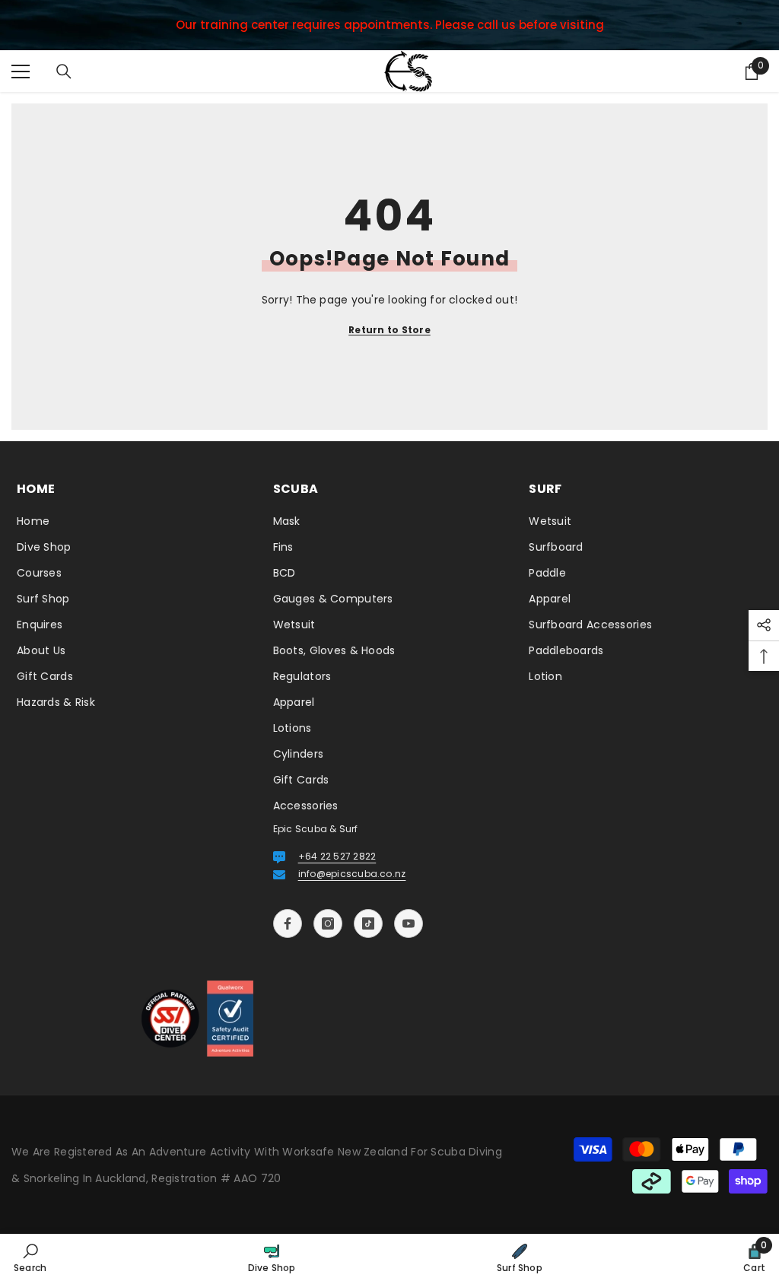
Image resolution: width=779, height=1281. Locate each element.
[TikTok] (368, 923)
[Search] (64, 71)
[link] (30, 1257)
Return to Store (389, 329)
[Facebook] (287, 923)
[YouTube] (408, 923)
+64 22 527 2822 (337, 856)
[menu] (20, 71)
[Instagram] (327, 923)
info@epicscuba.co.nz (352, 873)
